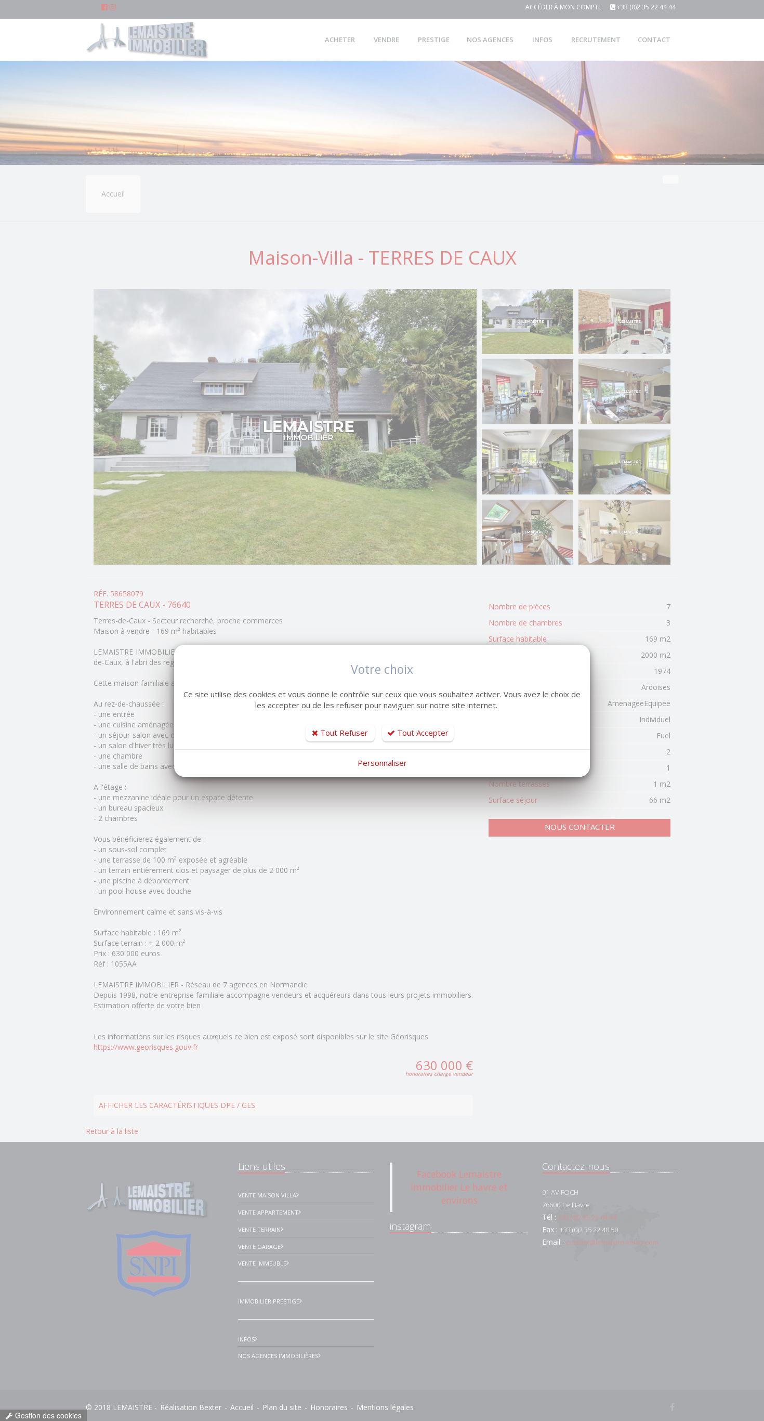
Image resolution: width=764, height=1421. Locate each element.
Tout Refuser (343, 732)
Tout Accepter (422, 732)
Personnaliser (382, 763)
